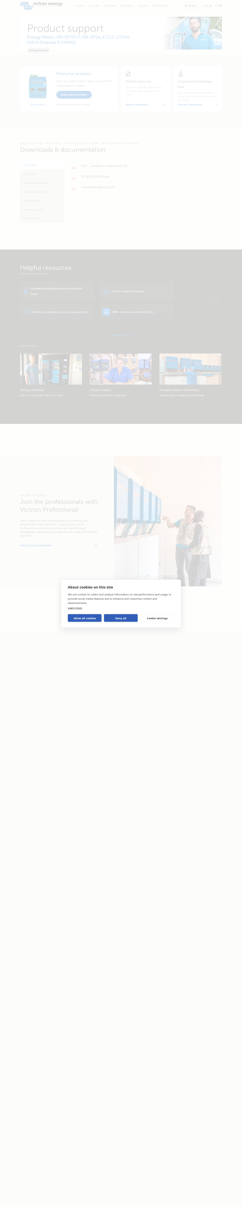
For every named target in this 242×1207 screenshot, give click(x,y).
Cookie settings (157, 618)
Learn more (75, 607)
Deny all (120, 618)
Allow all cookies (85, 618)
